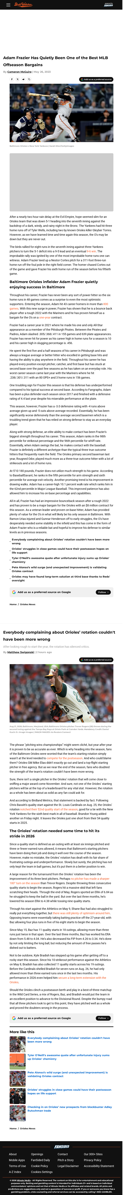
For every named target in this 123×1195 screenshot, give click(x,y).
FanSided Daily (40, 1160)
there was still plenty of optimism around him (81, 913)
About (13, 1154)
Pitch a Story (66, 1160)
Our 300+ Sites (93, 1154)
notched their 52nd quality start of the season (49, 809)
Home (13, 604)
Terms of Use (17, 1166)
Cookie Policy (39, 1166)
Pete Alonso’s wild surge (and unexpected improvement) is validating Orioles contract (59, 569)
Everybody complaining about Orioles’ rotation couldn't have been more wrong (61, 541)
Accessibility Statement (99, 1166)
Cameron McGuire (19, 71)
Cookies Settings (42, 1172)
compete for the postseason (64, 758)
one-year (44, 317)
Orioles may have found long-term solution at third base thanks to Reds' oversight (61, 578)
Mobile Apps (17, 1160)
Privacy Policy (92, 1160)
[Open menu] (8, 5)
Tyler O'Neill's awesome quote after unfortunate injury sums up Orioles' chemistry (60, 560)
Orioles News (27, 604)
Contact (63, 1154)
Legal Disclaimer (68, 1166)
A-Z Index (15, 1172)
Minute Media (24, 1180)
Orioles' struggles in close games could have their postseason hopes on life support (60, 550)
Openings (37, 1154)
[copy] (29, 79)
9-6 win (91, 251)
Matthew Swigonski (20, 652)
